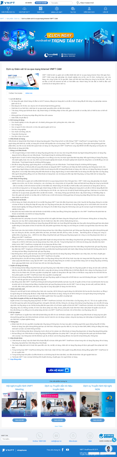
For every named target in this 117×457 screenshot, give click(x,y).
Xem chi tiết (19, 420)
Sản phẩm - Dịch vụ (13, 18)
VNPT (2, 18)
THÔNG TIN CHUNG (15, 93)
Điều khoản (73, 441)
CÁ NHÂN (28, 3)
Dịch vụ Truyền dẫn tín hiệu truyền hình (58, 387)
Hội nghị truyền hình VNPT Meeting (19, 387)
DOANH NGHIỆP (41, 3)
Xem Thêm (58, 426)
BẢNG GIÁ (29, 93)
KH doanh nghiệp (108, 453)
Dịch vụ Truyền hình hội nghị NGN (97, 387)
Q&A (90, 441)
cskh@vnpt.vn (56, 441)
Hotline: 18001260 (39, 441)
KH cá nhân (93, 453)
